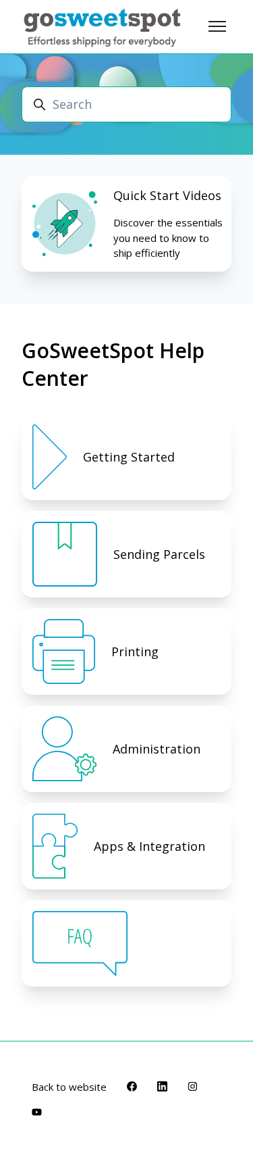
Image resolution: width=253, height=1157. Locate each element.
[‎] (126, 943)
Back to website (69, 1086)
